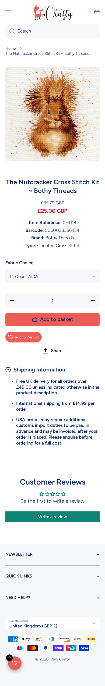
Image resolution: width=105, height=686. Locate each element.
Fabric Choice (19, 262)
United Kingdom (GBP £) (33, 626)
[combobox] (52, 31)
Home (10, 48)
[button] (97, 12)
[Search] (10, 31)
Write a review (52, 516)
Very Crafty (60, 659)
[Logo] (52, 11)
